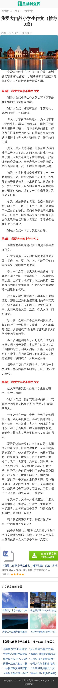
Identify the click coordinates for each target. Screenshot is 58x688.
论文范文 (28, 11)
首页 (17, 11)
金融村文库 (27, 680)
